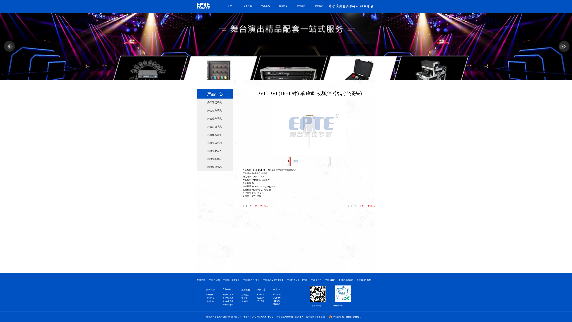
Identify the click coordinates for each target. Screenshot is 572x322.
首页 (230, 6)
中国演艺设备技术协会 (273, 280)
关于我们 (247, 6)
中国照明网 (214, 280)
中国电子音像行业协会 (297, 280)
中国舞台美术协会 (231, 280)
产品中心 (265, 6)
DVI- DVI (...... (256, 206)
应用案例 (283, 6)
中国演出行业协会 (251, 280)
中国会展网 (330, 280)
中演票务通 (316, 280)
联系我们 (319, 6)
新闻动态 (301, 6)
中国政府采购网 (346, 280)
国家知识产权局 (363, 280)
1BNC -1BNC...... (363, 206)
